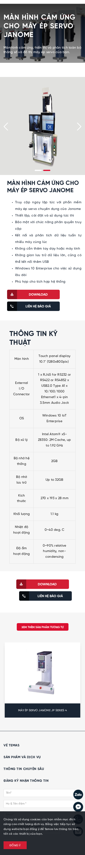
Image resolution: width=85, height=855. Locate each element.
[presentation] (6, 127)
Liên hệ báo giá (38, 306)
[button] (38, 170)
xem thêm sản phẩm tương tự (42, 627)
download (38, 294)
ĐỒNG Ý (15, 845)
